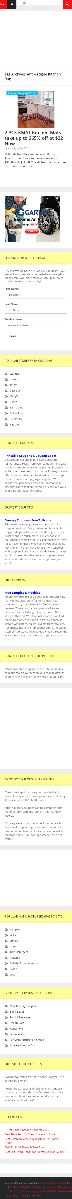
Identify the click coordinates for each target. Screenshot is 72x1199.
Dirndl (23, 1195)
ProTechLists (13, 1191)
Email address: (14, 319)
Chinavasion (49, 1187)
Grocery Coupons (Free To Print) (28, 520)
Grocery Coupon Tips (23, 1045)
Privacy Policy (48, 1182)
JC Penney (16, 418)
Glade (13, 969)
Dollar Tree (16, 413)
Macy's (14, 396)
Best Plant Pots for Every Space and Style (30, 1134)
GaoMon (36, 1187)
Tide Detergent (19, 952)
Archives (62, 1182)
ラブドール (12, 1195)
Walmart (15, 373)
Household (16, 1028)
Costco (14, 379)
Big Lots (14, 424)
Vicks (13, 935)
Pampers (15, 929)
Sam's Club (16, 407)
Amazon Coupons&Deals (22, 93)
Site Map (14, 1187)
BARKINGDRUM (48, 1191)
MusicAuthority (29, 1191)
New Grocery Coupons (23, 1006)
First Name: (12, 289)
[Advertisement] (36, 39)
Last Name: (12, 304)
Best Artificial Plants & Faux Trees (25, 1147)
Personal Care (18, 1034)
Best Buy (15, 390)
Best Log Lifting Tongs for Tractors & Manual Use (35, 1152)
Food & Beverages (21, 1017)
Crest (13, 946)
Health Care (17, 1023)
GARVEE (25, 1187)
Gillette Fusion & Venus (24, 963)
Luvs (12, 974)
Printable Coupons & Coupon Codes (30, 456)
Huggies (15, 957)
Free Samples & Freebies (22, 593)
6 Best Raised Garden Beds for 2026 (27, 1130)
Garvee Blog (35, 1195)
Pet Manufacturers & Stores (27, 1040)
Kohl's (13, 402)
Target (13, 385)
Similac (14, 940)
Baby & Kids (17, 1011)
